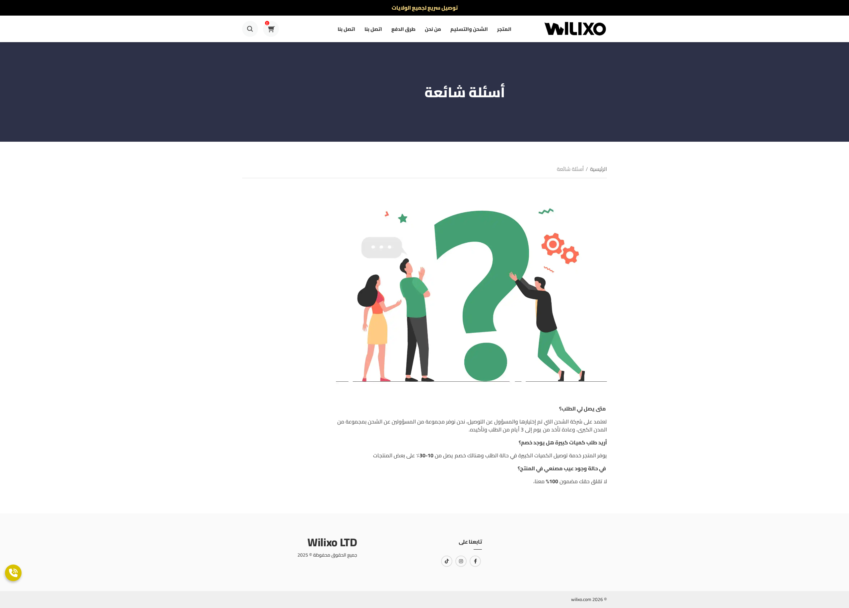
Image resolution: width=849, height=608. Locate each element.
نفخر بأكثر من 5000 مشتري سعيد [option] (424, 8)
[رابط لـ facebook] (475, 561)
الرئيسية (598, 169)
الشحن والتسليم (469, 29)
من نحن (433, 29)
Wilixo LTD (332, 542)
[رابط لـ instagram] (461, 561)
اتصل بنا (373, 29)
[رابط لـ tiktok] (446, 561)
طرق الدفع (403, 29)
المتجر (504, 29)
